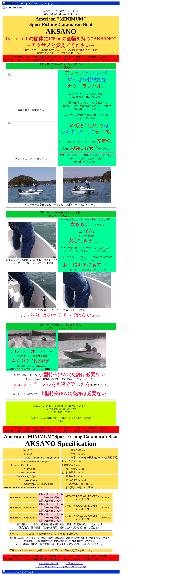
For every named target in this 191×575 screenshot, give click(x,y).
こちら (108, 60)
